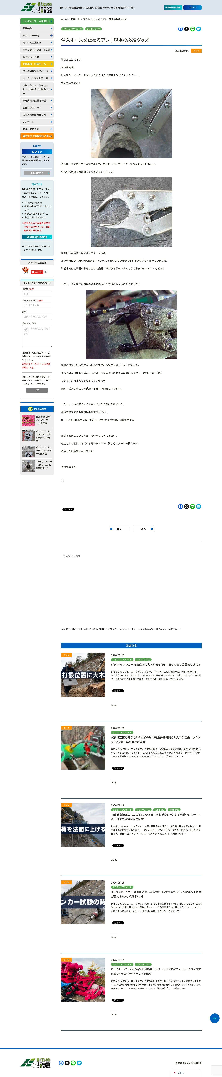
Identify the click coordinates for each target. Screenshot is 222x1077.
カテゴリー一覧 (31, 35)
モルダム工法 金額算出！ (37, 21)
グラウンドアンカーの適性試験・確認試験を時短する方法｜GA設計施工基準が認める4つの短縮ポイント (156, 894)
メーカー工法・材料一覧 (35, 78)
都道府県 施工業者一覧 (34, 100)
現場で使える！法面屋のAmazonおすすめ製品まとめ (37, 89)
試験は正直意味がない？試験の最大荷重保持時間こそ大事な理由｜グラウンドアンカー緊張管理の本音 (155, 739)
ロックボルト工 (93, 29)
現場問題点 (174, 809)
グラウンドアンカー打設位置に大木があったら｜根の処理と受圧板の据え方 (156, 664)
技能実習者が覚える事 (34, 114)
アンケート (28, 121)
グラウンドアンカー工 (72, 29)
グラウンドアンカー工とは (36, 49)
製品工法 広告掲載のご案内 (37, 136)
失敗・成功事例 (31, 129)
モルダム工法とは (32, 42)
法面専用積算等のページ (35, 71)
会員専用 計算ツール (34, 63)
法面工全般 (159, 809)
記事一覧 (27, 28)
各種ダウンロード (32, 107)
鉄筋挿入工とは (31, 56)
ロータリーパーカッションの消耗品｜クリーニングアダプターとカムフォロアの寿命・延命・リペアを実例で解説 (156, 971)
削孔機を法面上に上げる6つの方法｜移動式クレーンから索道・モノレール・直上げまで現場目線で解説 (156, 816)
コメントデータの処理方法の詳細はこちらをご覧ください (153, 628)
